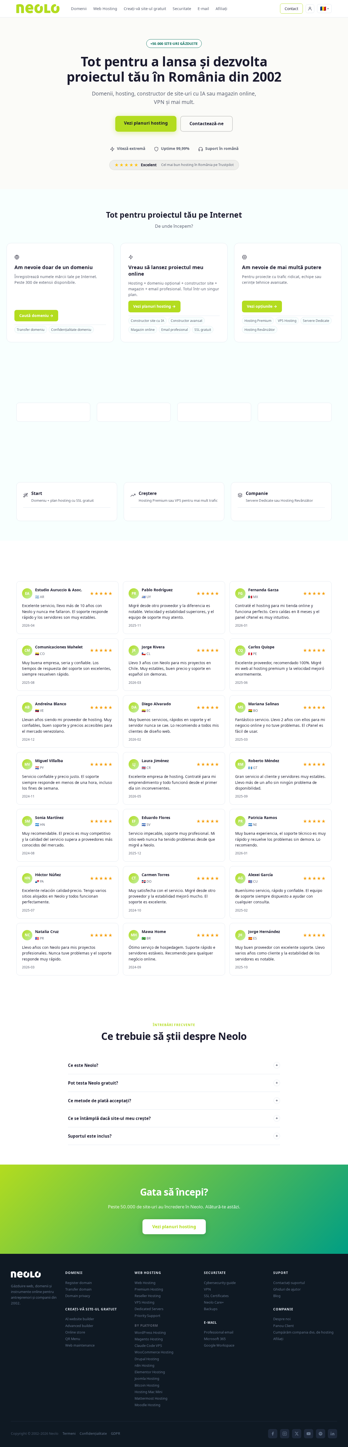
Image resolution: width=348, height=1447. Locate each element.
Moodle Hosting (147, 1404)
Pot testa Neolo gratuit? (173, 1083)
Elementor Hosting (150, 1371)
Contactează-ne (206, 124)
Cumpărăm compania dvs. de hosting (303, 1332)
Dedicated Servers (149, 1308)
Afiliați (221, 8)
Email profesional (174, 329)
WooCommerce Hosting (154, 1352)
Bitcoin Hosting (147, 1385)
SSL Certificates (216, 1295)
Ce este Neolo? (173, 1065)
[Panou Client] (310, 8)
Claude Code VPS (148, 1345)
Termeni (69, 1433)
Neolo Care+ (214, 1302)
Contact (291, 8)
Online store (75, 1332)
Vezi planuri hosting (146, 123)
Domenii (79, 8)
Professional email (218, 1332)
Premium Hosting (149, 1289)
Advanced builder (79, 1325)
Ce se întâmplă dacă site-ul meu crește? (173, 1118)
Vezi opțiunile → (262, 306)
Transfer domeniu (31, 329)
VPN (207, 1289)
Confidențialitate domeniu (71, 329)
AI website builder (79, 1318)
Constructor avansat (186, 320)
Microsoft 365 (215, 1338)
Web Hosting (105, 8)
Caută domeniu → (36, 315)
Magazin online (143, 329)
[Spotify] (320, 1433)
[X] (296, 1433)
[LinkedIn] (332, 1433)
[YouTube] (308, 1433)
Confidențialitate (93, 1433)
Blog (277, 1295)
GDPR (115, 1433)
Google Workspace (219, 1345)
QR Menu (72, 1338)
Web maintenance (80, 1345)
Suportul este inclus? (173, 1136)
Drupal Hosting (147, 1358)
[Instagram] (284, 1433)
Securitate (182, 8)
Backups (210, 1308)
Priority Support (147, 1315)
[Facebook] (272, 1433)
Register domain (78, 1282)
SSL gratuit (202, 329)
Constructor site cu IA (147, 320)
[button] (324, 8)
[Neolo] (38, 8)
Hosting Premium (257, 320)
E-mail (203, 8)
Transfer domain (78, 1289)
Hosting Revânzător (259, 329)
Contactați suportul (289, 1282)
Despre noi (282, 1318)
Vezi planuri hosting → (154, 306)
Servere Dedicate (316, 320)
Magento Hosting (149, 1339)
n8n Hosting (144, 1365)
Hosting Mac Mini (148, 1391)
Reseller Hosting (148, 1295)
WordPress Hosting (150, 1332)
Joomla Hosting (147, 1378)
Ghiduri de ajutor (287, 1289)
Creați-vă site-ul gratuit (145, 8)
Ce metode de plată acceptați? (173, 1100)
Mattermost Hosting (151, 1398)
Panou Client (283, 1325)
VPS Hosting (287, 320)
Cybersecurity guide (220, 1282)
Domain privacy (77, 1295)
